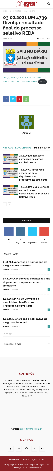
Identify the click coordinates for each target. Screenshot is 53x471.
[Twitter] (13, 99)
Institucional (14, 459)
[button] (5, 4)
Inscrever (44, 228)
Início (5, 11)
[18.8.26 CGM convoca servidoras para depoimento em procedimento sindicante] (10, 173)
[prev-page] (5, 204)
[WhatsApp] (26, 99)
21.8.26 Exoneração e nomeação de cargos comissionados (31, 159)
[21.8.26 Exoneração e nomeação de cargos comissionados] (10, 159)
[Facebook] (6, 99)
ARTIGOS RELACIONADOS (17, 147)
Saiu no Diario (29, 11)
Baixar (42, 82)
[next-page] (9, 204)
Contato (25, 459)
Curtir (9, 228)
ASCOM (27, 132)
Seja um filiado (38, 459)
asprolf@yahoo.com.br (31, 428)
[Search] (49, 4)
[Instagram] (26, 448)
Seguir (21, 228)
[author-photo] (26, 128)
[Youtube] (42, 449)
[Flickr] (18, 449)
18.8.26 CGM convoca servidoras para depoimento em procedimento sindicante (26, 282)
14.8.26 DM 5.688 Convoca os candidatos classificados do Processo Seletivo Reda (21, 302)
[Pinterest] (19, 99)
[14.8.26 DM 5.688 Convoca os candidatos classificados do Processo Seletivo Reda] (10, 190)
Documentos (15, 11)
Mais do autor (42, 147)
